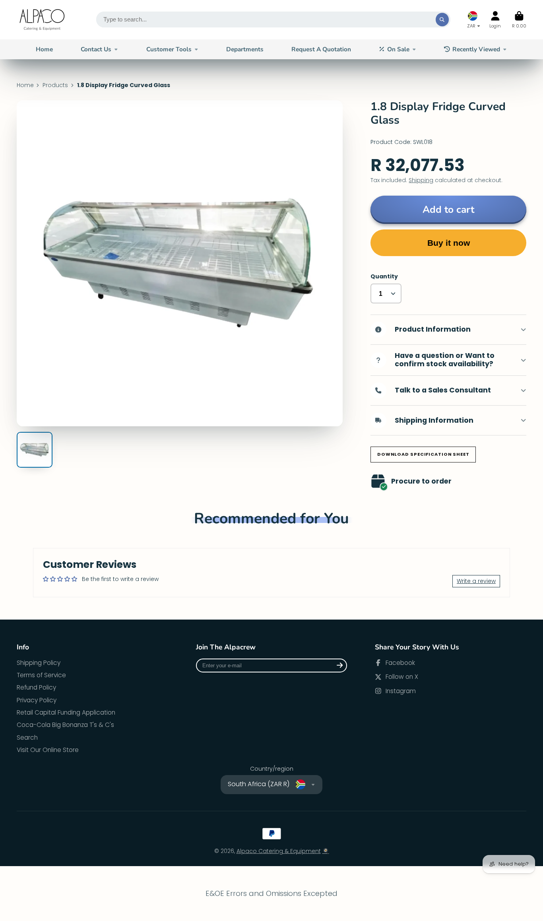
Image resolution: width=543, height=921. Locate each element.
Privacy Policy (36, 700)
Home (44, 49)
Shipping (421, 180)
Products (55, 85)
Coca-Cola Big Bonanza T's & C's (65, 725)
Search (27, 737)
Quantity (384, 276)
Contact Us (96, 49)
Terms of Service (41, 675)
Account (495, 19)
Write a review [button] (476, 581)
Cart (519, 19)
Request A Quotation (321, 49)
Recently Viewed (476, 49)
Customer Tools (169, 49)
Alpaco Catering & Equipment (279, 851)
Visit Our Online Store (48, 750)
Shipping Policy (38, 663)
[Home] (42, 19)
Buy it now (448, 242)
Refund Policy (36, 687)
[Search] (442, 19)
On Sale (398, 49)
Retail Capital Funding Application (66, 712)
